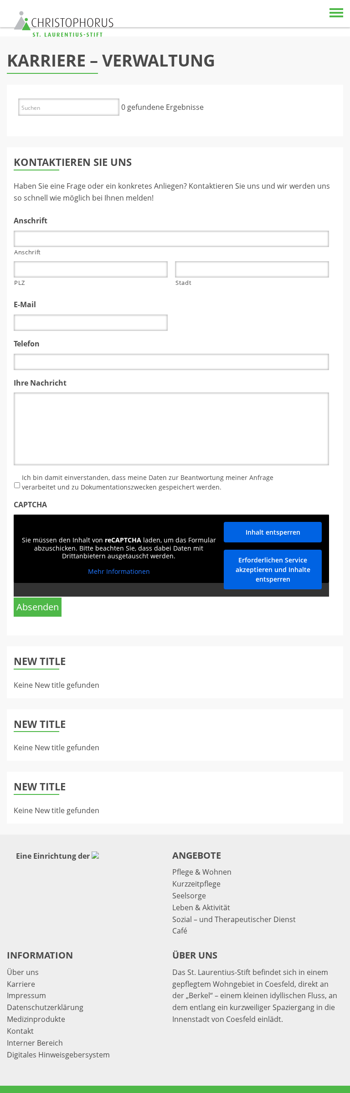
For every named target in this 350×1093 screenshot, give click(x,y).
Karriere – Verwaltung (111, 60)
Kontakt (20, 1031)
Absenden (37, 607)
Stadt (183, 282)
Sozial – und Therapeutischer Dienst (234, 919)
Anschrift (27, 252)
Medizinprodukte (36, 1019)
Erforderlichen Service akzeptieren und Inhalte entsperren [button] (273, 569)
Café (179, 931)
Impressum (26, 995)
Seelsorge (189, 896)
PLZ (19, 282)
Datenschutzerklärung (45, 1007)
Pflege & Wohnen (202, 872)
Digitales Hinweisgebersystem (58, 1055)
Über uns (23, 972)
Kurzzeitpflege (196, 884)
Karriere (21, 984)
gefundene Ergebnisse (162, 107)
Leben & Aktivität (201, 907)
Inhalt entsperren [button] (273, 532)
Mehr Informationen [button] (119, 571)
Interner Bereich (35, 1043)
